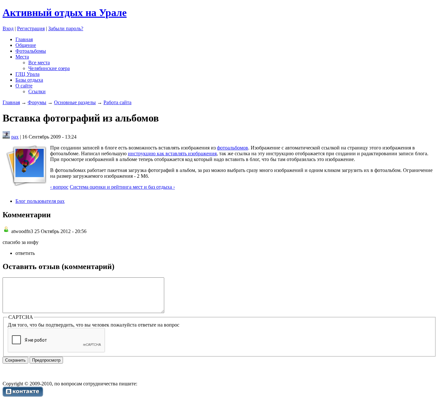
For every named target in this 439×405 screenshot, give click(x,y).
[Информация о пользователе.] (6, 137)
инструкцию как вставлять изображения (172, 153)
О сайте (23, 85)
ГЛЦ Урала (27, 74)
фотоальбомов (232, 147)
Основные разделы (75, 102)
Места (22, 56)
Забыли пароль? (65, 28)
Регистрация (31, 28)
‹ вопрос (59, 187)
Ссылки (37, 91)
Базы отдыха (29, 80)
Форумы (37, 102)
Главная (24, 39)
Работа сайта (117, 102)
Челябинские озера (49, 68)
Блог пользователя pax (40, 201)
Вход (8, 28)
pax (15, 137)
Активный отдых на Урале (65, 12)
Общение (25, 45)
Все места (39, 62)
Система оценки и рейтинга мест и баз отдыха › (122, 187)
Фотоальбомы (30, 51)
